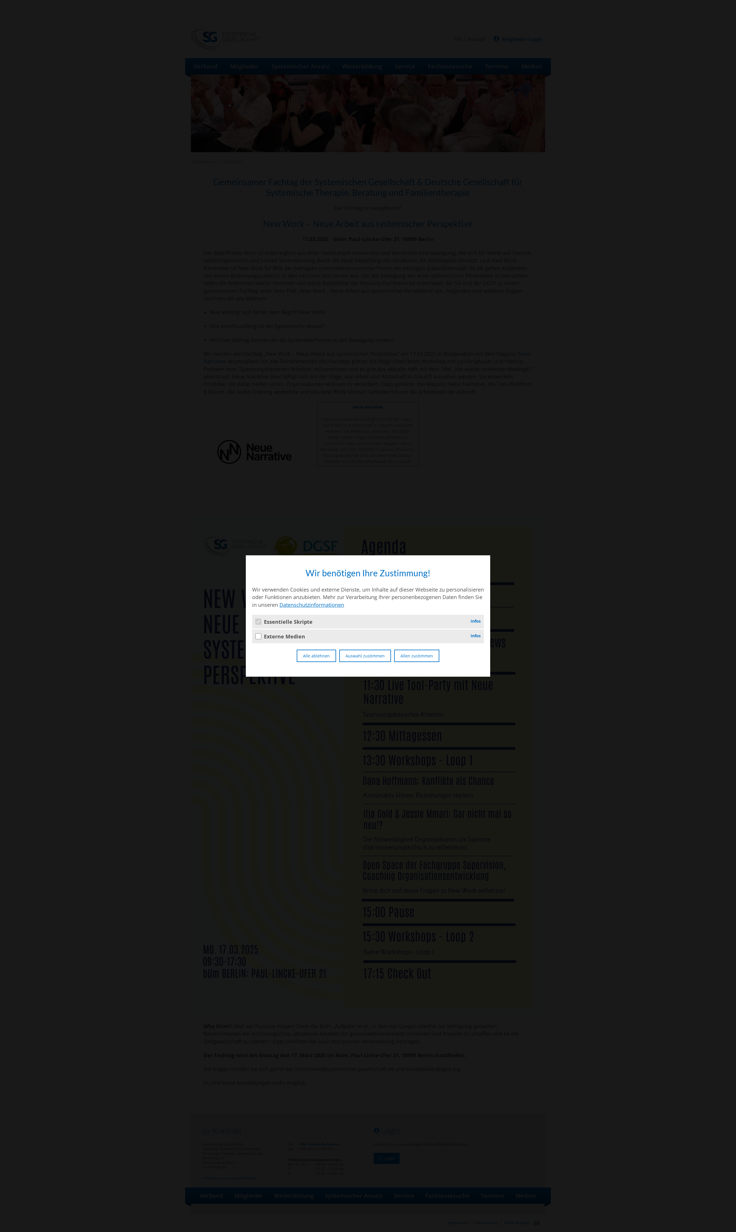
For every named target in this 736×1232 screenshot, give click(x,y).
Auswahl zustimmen (365, 656)
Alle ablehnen (316, 656)
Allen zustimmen (416, 656)
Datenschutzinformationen (311, 604)
